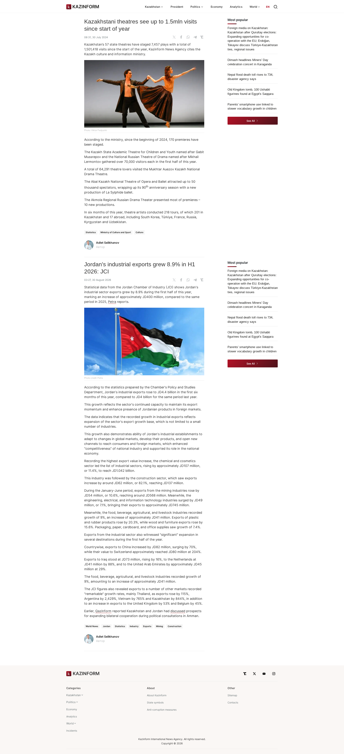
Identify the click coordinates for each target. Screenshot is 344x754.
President (177, 6)
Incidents (71, 730)
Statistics (91, 232)
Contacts (233, 702)
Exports (147, 626)
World (70, 723)
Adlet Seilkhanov (107, 242)
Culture (139, 232)
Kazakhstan (73, 695)
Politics (71, 702)
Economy (217, 6)
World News (92, 626)
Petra (112, 302)
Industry (134, 626)
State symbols (155, 702)
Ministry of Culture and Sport (116, 232)
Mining (159, 626)
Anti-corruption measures (161, 709)
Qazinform (103, 611)
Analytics (236, 6)
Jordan (106, 626)
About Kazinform (156, 695)
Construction (174, 626)
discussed (177, 611)
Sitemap (232, 695)
